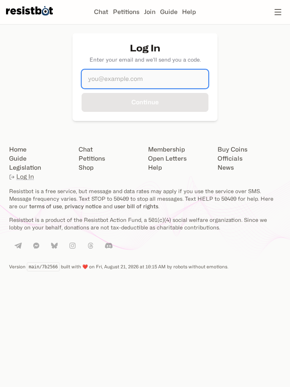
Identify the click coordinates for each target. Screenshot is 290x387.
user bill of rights (136, 206)
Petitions (126, 11)
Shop (86, 167)
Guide (168, 11)
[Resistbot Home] (29, 18)
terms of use (45, 206)
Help (189, 11)
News (226, 167)
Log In (25, 176)
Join (150, 11)
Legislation (25, 167)
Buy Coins (232, 149)
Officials (230, 158)
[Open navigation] (277, 12)
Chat (101, 11)
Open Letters (167, 158)
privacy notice (83, 206)
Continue (145, 102)
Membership (166, 149)
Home (17, 149)
